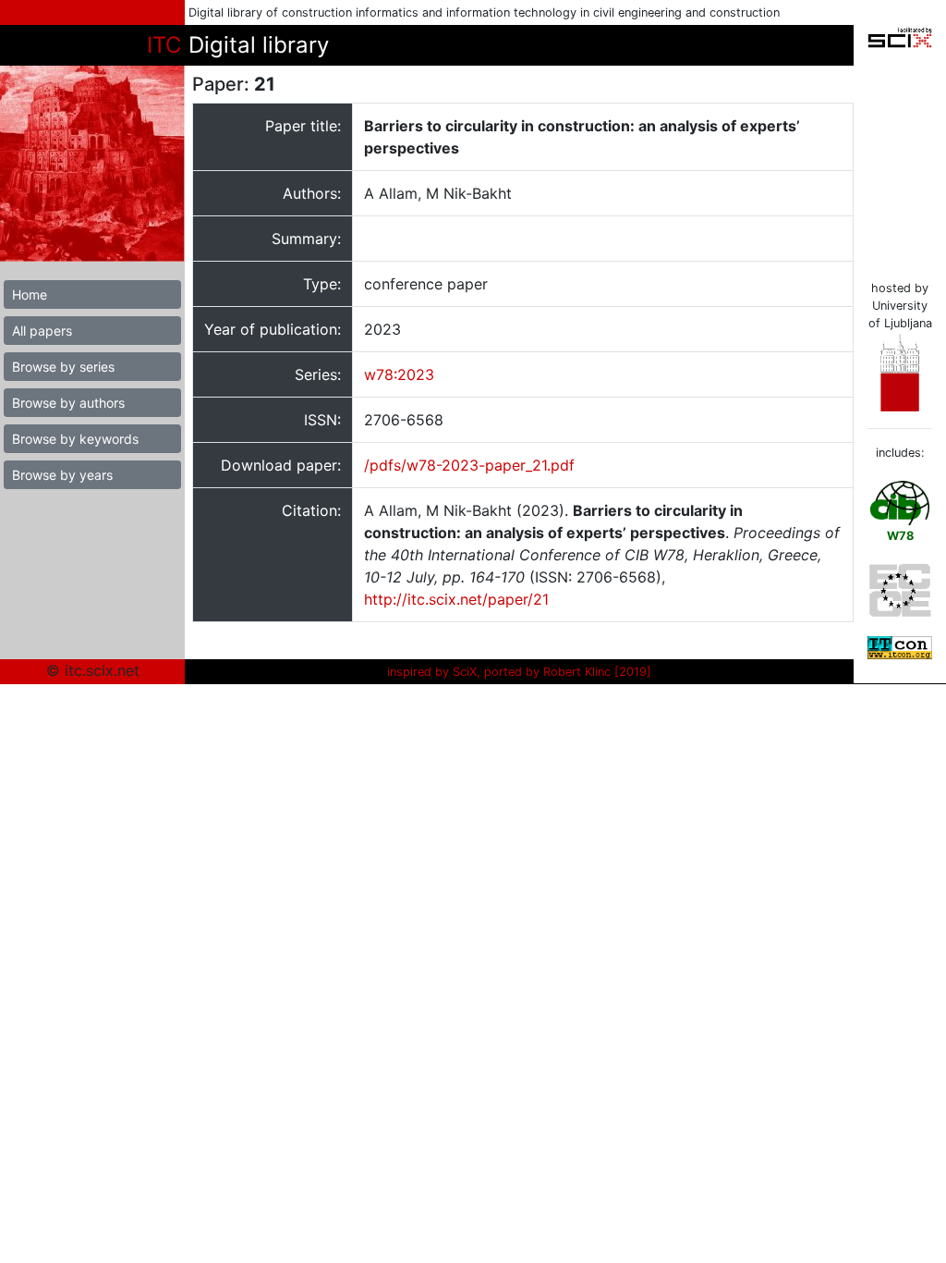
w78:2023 (399, 374)
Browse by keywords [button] (75, 439)
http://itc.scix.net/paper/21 (456, 599)
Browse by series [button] (63, 366)
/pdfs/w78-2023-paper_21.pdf (469, 465)
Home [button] (29, 294)
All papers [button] (42, 330)
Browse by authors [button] (68, 403)
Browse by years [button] (62, 475)
